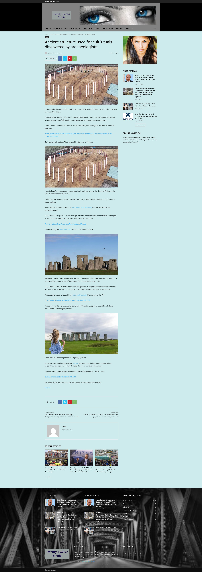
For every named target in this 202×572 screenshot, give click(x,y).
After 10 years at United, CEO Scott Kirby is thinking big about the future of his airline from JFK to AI (81, 470)
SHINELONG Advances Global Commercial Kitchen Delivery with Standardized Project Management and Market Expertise (145, 93)
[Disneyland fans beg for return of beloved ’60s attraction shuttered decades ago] (56, 458)
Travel (52, 34)
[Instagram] (130, 553)
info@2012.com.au (88, 561)
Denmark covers (65, 230)
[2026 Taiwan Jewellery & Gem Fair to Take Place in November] (128, 106)
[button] (154, 28)
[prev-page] (46, 477)
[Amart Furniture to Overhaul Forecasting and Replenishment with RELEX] (128, 116)
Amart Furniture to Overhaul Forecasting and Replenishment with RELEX (146, 116)
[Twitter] (65, 58)
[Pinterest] (70, 58)
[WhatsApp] (74, 58)
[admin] (46, 53)
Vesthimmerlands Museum (82, 207)
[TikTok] (135, 553)
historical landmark (80, 295)
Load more (139, 125)
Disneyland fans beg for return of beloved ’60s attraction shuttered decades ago (55, 470)
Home (47, 34)
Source (47, 388)
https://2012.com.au (67, 429)
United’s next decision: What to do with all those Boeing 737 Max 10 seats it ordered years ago (105, 470)
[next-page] (49, 477)
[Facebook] (60, 58)
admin (51, 53)
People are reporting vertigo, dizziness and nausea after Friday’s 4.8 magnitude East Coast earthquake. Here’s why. (139, 140)
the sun (75, 363)
